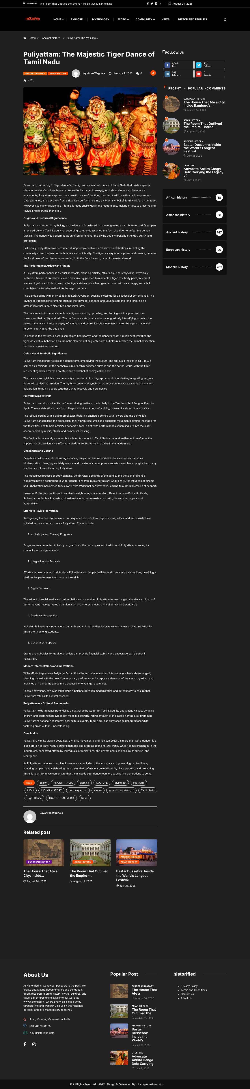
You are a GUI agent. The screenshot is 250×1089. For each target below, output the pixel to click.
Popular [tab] (195, 88)
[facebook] (148, 4)
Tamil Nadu (147, 790)
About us (186, 998)
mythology (100, 19)
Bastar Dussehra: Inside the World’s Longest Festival (69, 3)
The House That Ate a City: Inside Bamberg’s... (205, 103)
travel (84, 798)
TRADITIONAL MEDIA (61, 798)
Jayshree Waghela (93, 73)
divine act (120, 782)
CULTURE (102, 782)
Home (57, 19)
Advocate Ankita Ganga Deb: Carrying (142, 1060)
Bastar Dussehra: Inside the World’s (140, 1034)
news (165, 19)
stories (98, 790)
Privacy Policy (189, 985)
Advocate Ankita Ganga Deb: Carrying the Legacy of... (203, 172)
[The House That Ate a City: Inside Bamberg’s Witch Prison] (119, 991)
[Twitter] (151, 4)
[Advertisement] (90, 924)
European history (39, 862)
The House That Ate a (144, 991)
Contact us (187, 994)
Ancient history (51, 37)
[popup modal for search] (221, 19)
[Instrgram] (156, 4)
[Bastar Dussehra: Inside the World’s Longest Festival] (119, 1030)
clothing (84, 782)
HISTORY (138, 782)
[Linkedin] (160, 4)
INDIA (30, 790)
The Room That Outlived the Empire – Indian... (203, 125)
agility (43, 782)
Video (122, 19)
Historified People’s (192, 19)
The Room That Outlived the (144, 1011)
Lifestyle (189, 165)
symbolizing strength (121, 790)
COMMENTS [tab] (216, 88)
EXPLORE (77, 19)
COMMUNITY (144, 19)
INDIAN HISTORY (51, 790)
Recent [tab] (174, 88)
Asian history (58, 73)
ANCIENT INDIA (63, 782)
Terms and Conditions (194, 989)
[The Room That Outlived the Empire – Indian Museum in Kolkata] (119, 1011)
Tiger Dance (34, 798)
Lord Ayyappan (78, 790)
